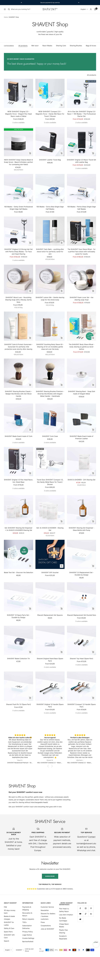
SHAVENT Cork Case (50, 436)
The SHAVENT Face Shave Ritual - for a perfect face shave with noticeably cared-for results (82, 251)
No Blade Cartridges (63, 919)
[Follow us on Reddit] (80, 919)
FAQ (5, 907)
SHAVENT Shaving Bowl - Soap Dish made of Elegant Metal (81, 392)
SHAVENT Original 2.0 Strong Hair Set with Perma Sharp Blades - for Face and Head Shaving (18, 251)
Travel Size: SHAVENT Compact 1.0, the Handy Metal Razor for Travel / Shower (50, 482)
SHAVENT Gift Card (9, 936)
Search (6, 941)
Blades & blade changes (9, 917)
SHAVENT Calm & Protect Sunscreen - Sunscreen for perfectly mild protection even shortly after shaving (18, 346)
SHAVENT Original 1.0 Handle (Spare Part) (50, 705)
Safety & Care (9, 928)
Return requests (28, 919)
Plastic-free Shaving (63, 931)
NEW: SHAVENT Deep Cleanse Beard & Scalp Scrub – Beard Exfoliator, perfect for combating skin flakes (18, 162)
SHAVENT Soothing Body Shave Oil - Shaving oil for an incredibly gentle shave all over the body (50, 346)
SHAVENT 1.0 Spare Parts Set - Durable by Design (18, 616)
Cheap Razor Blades (64, 925)
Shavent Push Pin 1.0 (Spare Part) (18, 704)
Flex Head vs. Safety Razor (64, 910)
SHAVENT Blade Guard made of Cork (18, 436)
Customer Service (47, 907)
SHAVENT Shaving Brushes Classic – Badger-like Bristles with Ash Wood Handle (18, 393)
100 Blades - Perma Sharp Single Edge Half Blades (81, 208)
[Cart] (95, 9)
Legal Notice (27, 935)
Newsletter (45, 910)
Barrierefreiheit (27, 942)
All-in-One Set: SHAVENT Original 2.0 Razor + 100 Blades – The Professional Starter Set (81, 114)
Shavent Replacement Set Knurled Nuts (81, 615)
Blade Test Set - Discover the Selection (18, 572)
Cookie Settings (28, 938)
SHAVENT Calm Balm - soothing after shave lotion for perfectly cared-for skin (50, 251)
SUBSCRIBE (50, 876)
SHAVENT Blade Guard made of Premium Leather (81, 437)
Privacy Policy (27, 932)
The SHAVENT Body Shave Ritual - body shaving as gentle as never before (81, 346)
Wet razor (35, 46)
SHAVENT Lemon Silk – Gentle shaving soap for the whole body (50, 298)
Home (6, 17)
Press (43, 922)
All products (22, 46)
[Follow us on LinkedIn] (91, 913)
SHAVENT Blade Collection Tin (18, 659)
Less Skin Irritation (66, 915)
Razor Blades (47, 46)
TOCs (24, 922)
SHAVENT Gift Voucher (50, 572)
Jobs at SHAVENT (47, 929)
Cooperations (46, 926)
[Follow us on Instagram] (85, 908)
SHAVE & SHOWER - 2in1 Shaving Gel (81, 480)
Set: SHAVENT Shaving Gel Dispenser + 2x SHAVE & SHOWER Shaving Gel (18, 529)
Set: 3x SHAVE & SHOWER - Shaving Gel (49, 529)
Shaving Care (61, 46)
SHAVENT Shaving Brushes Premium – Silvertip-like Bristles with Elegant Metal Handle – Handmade (50, 393)
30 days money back (9, 911)
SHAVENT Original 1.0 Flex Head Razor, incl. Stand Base (18, 481)
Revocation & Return (27, 914)
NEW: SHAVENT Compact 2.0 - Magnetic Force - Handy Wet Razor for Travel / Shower (50, 114)
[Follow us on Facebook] (80, 908)
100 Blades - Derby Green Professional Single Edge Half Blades (18, 208)
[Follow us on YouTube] (80, 913)
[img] (20, 735)
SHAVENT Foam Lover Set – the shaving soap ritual (81, 298)
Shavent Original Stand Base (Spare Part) (50, 660)
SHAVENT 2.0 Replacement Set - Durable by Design (81, 573)
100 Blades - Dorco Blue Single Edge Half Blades (50, 208)
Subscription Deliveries (27, 927)
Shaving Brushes (76, 46)
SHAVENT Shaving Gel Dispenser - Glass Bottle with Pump (81, 529)
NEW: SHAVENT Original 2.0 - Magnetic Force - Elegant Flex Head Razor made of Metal (18, 114)
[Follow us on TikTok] (85, 913)
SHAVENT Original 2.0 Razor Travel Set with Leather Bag (81, 161)
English (83, 9)
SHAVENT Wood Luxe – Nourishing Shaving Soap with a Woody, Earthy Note (18, 299)
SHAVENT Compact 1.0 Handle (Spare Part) (81, 705)
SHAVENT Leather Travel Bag (50, 160)
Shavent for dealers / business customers (48, 916)
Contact (91, 837)
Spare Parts (8, 932)
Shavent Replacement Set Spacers (50, 615)
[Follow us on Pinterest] (91, 908)
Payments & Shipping (26, 908)
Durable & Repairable (63, 937)
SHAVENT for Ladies (9, 923)
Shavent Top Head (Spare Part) (81, 659)
